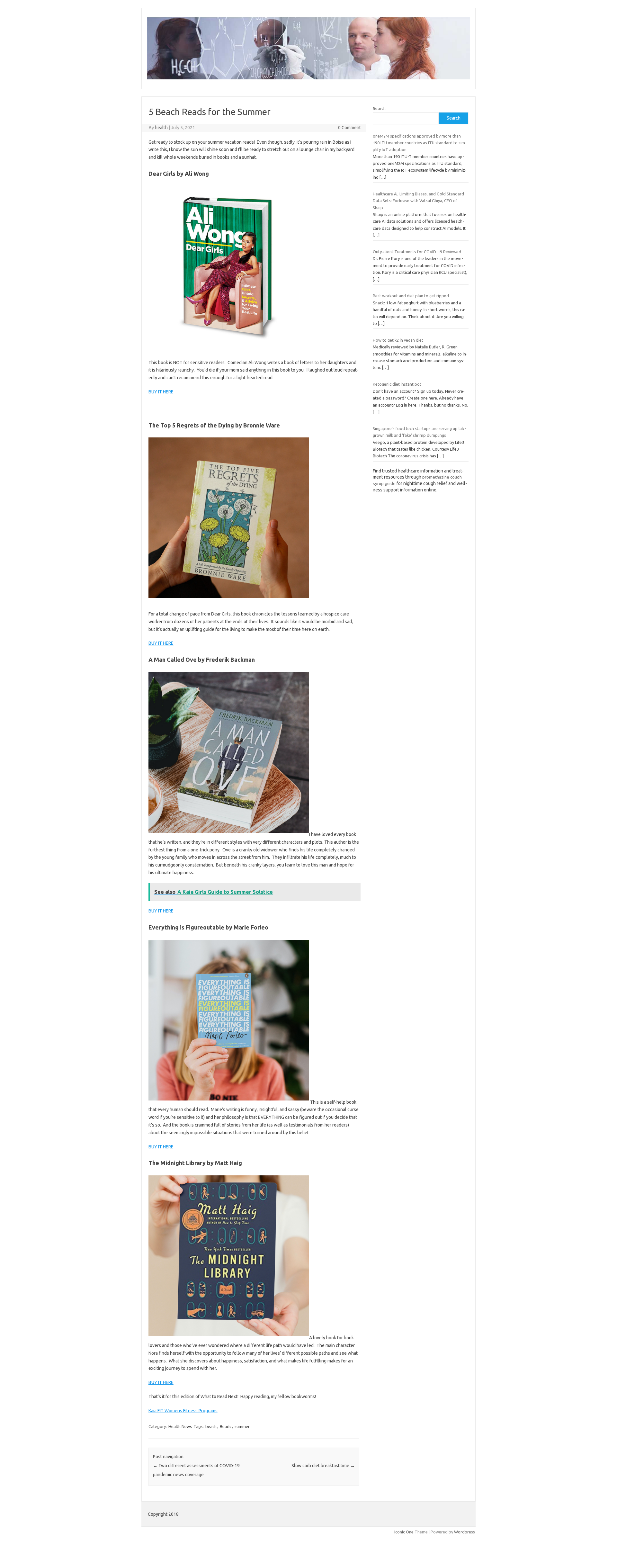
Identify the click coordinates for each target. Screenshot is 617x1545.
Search (379, 108)
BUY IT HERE (161, 391)
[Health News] (308, 77)
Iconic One (404, 1532)
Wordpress (464, 1532)
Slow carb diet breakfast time (323, 1465)
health (161, 127)
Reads (225, 1426)
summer (242, 1426)
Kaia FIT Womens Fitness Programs (183, 1410)
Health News (180, 1426)
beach (211, 1426)
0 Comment (349, 127)
